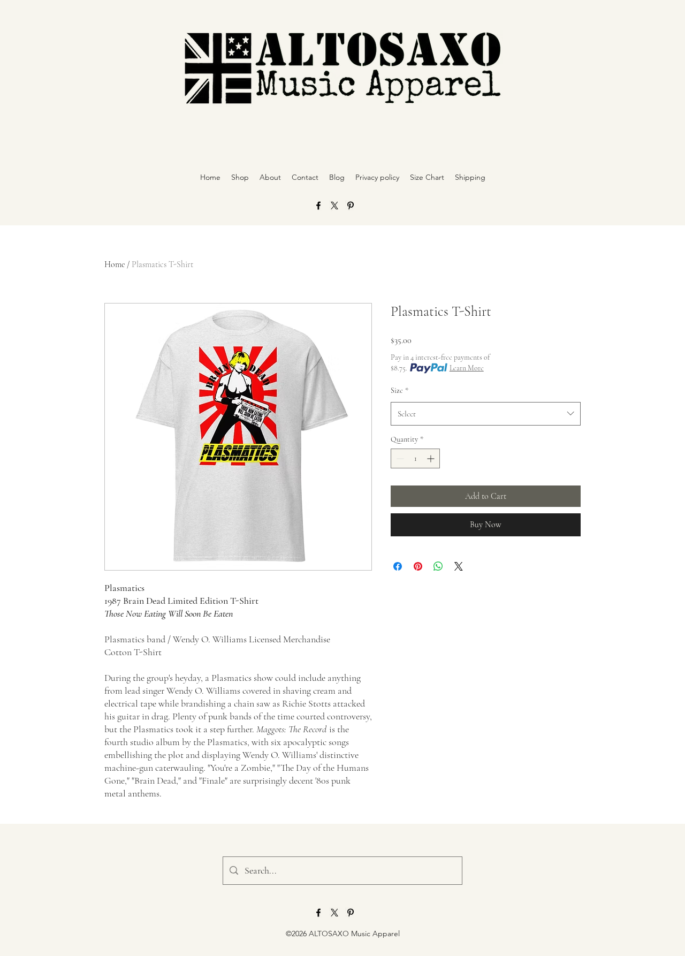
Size (399, 390)
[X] (334, 205)
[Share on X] (458, 566)
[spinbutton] (415, 458)
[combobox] (486, 414)
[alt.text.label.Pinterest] (350, 205)
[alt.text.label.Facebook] (318, 205)
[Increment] (431, 458)
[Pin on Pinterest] (418, 566)
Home (114, 264)
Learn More (467, 368)
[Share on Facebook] (397, 566)
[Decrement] (399, 458)
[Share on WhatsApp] (438, 566)
